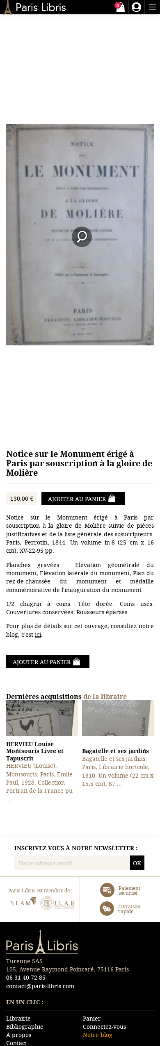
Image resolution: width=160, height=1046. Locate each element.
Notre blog (97, 1035)
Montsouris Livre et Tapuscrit (35, 751)
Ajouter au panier (77, 499)
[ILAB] (57, 904)
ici (38, 634)
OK (137, 863)
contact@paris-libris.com (40, 986)
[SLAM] (23, 904)
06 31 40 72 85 (26, 977)
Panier (92, 1018)
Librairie (18, 1018)
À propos (18, 1035)
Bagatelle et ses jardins (115, 751)
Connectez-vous (104, 1026)
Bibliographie (24, 1026)
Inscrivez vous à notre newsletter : (75, 848)
